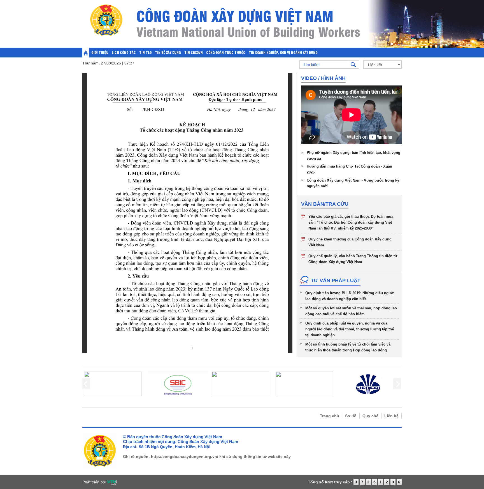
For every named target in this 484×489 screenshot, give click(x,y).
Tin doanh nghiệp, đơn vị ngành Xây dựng (283, 52)
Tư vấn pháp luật (335, 280)
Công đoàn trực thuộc (225, 52)
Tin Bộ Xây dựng (168, 52)
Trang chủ (329, 416)
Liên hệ (391, 416)
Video (309, 78)
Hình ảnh (333, 78)
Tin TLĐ (145, 52)
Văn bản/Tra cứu (324, 204)
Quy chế (370, 416)
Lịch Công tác (124, 52)
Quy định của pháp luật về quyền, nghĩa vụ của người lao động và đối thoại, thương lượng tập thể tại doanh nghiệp (349, 329)
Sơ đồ (351, 416)
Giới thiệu (99, 52)
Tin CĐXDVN (193, 52)
